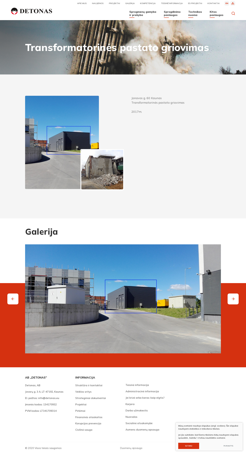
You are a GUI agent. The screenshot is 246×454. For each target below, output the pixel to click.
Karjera (130, 404)
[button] (233, 298)
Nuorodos (131, 416)
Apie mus (82, 3)
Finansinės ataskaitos (88, 417)
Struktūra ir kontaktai (88, 385)
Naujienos (98, 3)
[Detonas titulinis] (31, 11)
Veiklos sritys (83, 391)
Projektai (114, 3)
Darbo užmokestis (137, 410)
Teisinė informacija (172, 3)
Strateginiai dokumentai (90, 398)
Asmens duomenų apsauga (142, 429)
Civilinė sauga (83, 429)
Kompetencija (148, 3)
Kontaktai (214, 3)
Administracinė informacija (142, 391)
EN (226, 3)
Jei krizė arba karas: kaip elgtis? (145, 397)
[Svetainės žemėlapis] (232, 3)
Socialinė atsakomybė (139, 423)
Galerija (130, 3)
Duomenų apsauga (131, 448)
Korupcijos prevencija (88, 423)
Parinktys (228, 446)
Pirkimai (80, 410)
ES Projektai (195, 3)
